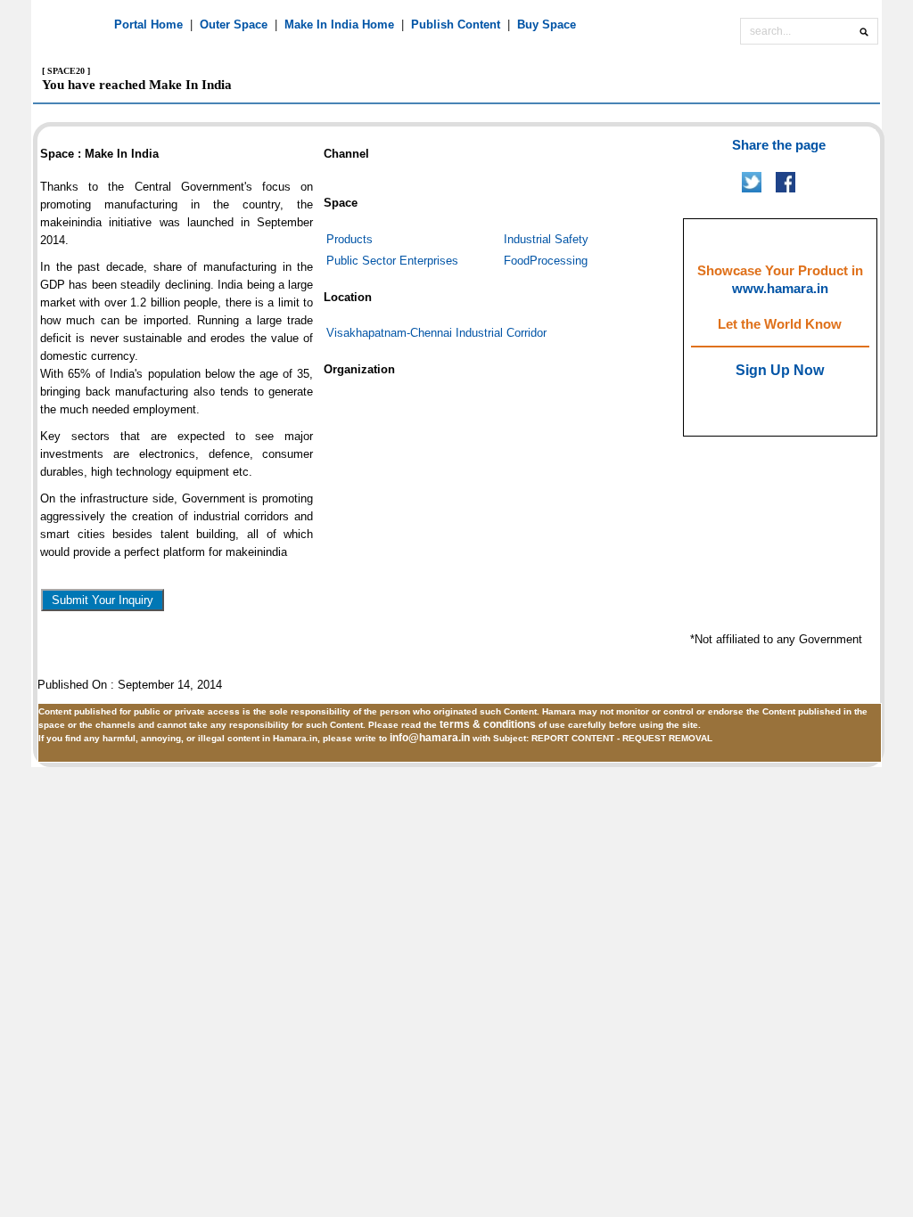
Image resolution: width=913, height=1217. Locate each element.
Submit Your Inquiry (102, 600)
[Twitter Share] (751, 188)
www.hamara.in (780, 289)
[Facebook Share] (785, 188)
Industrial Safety (546, 239)
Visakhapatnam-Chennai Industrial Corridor (436, 332)
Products (349, 239)
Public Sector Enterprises (392, 260)
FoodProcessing (546, 260)
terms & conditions (489, 724)
